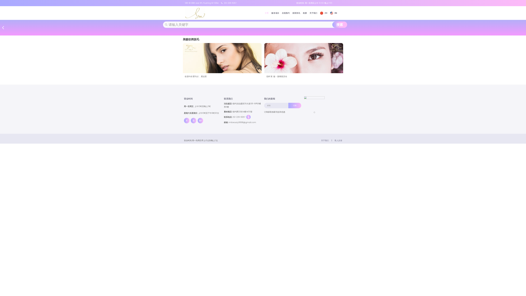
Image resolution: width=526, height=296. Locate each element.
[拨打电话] (248, 117)
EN (336, 13)
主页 (267, 13)
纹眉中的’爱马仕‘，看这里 (196, 76)
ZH (326, 13)
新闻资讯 (296, 13)
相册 (305, 13)
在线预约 (286, 13)
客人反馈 (338, 140)
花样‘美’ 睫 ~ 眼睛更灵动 (276, 76)
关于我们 (313, 13)
